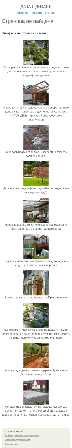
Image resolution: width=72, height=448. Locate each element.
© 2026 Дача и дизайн (14, 431)
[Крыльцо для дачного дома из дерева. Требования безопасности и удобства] (36, 366)
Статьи (49, 13)
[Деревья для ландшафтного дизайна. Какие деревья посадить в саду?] (36, 184)
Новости (36, 13)
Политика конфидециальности (17, 439)
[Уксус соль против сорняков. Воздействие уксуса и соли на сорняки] (36, 148)
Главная (22, 13)
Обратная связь (11, 444)
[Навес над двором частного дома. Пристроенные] (36, 293)
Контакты (9, 435)
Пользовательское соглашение (26, 435)
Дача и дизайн (36, 6)
